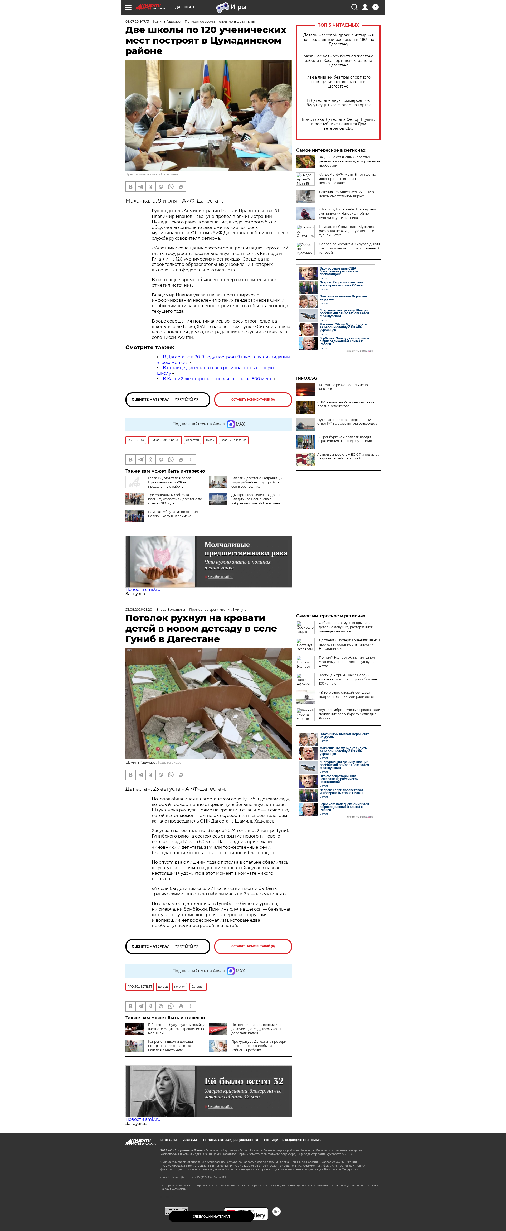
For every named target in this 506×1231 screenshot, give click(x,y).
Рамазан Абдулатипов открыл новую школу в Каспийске (173, 514)
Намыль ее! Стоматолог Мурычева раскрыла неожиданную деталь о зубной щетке (347, 231)
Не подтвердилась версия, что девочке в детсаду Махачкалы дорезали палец (256, 1029)
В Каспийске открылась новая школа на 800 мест (217, 378)
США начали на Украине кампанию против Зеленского (346, 404)
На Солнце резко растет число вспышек (342, 387)
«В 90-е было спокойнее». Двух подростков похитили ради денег (346, 694)
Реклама (190, 1140)
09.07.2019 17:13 (137, 21)
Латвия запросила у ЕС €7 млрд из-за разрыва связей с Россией (348, 456)
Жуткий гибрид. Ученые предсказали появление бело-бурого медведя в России (349, 714)
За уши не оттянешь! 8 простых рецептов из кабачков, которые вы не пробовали (349, 161)
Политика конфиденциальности (230, 1140)
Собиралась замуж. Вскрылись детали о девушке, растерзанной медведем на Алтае (346, 627)
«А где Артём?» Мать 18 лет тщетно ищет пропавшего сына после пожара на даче (347, 178)
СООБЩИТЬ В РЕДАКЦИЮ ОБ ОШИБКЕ (293, 1140)
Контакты (168, 1140)
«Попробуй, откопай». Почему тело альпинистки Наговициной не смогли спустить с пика (348, 213)
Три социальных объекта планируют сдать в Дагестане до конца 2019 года (175, 499)
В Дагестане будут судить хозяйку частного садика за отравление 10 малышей (176, 1029)
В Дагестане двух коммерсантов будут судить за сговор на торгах (338, 102)
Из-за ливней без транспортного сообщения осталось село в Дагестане (338, 82)
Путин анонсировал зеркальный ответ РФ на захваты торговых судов (347, 421)
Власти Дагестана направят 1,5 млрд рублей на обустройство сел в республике (256, 482)
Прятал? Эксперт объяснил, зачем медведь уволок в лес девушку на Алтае (347, 662)
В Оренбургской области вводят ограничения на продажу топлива (345, 439)
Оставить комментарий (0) (253, 399)
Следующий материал (211, 1216)
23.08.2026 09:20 (138, 610)
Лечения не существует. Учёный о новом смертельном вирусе (346, 194)
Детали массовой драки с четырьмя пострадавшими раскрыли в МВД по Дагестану (338, 39)
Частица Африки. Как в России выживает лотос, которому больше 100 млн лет (348, 679)
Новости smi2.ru (142, 589)
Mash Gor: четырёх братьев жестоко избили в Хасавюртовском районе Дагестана (338, 61)
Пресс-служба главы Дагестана (151, 174)
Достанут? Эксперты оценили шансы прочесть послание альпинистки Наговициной (349, 644)
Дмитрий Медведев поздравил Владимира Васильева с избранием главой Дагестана (257, 499)
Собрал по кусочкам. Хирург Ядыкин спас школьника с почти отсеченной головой (349, 248)
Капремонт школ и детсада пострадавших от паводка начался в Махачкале (170, 1046)
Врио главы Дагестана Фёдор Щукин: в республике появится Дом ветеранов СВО (338, 124)
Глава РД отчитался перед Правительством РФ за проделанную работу (169, 482)
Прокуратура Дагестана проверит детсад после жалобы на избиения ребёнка (259, 1046)
